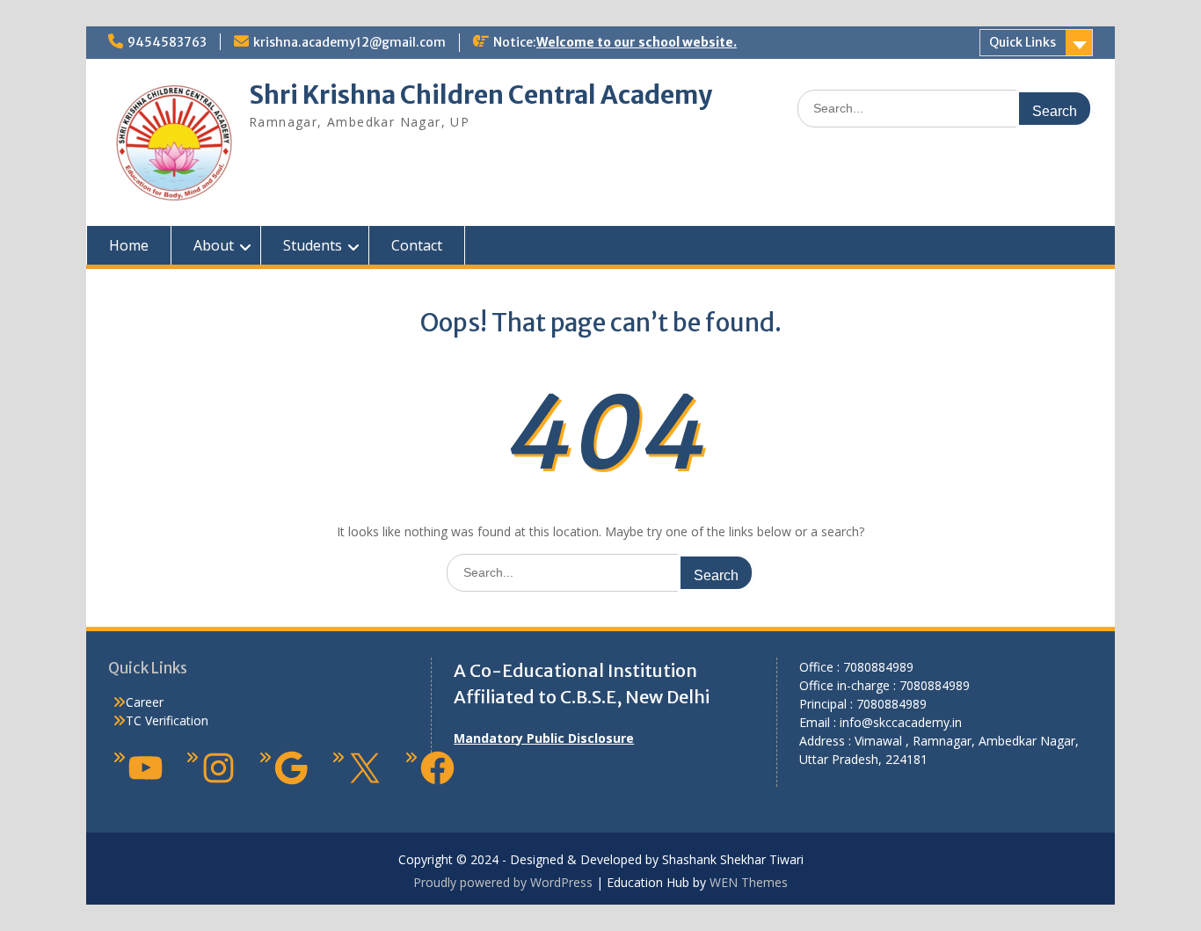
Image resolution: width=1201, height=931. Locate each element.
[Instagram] (218, 768)
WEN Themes (749, 882)
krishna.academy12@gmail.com (349, 42)
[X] (364, 768)
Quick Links (1022, 42)
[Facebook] (437, 768)
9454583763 (167, 42)
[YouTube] (145, 768)
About (213, 245)
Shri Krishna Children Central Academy (480, 95)
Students (312, 245)
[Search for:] (945, 107)
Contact (416, 245)
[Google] (291, 768)
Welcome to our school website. (636, 42)
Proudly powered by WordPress (503, 882)
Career (145, 702)
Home (129, 245)
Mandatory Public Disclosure (544, 738)
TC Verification (167, 720)
